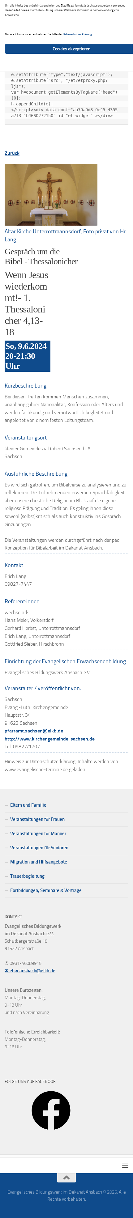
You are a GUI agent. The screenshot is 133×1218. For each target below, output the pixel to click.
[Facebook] (51, 1132)
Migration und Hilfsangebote (38, 862)
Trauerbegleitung (27, 876)
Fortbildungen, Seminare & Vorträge (46, 890)
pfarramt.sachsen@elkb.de (34, 731)
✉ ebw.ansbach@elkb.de (30, 971)
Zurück (12, 153)
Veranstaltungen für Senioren (39, 848)
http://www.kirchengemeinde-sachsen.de (50, 739)
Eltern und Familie (28, 805)
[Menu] (125, 1165)
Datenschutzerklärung (77, 34)
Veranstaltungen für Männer (38, 833)
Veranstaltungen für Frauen (37, 819)
